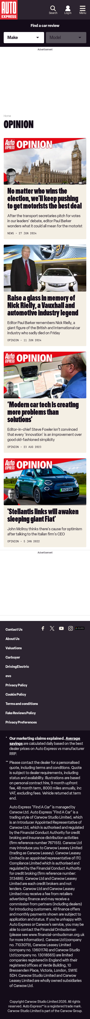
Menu (82, 13)
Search (53, 13)
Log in (67, 13)
